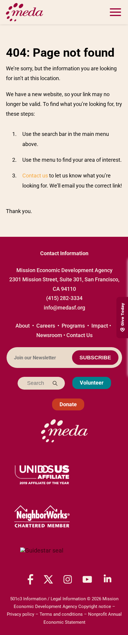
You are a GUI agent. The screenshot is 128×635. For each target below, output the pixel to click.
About (22, 326)
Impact (99, 326)
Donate (68, 404)
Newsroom (49, 335)
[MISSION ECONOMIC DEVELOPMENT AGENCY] (41, 556)
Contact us (35, 175)
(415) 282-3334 (64, 298)
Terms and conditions (61, 614)
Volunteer (92, 383)
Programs (73, 326)
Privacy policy (20, 614)
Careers (45, 326)
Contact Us (79, 335)
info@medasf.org (64, 307)
